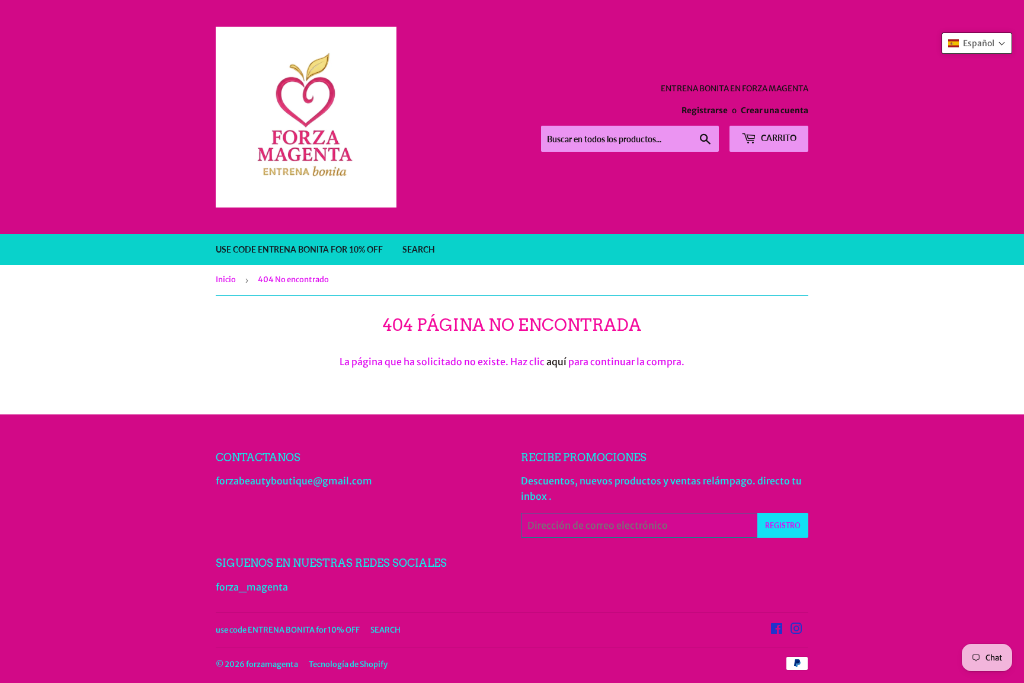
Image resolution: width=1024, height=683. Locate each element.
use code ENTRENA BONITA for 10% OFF (299, 249)
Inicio (226, 280)
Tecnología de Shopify (348, 664)
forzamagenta (272, 664)
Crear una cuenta (774, 111)
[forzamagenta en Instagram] (796, 630)
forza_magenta (252, 587)
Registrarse (704, 111)
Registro (783, 525)
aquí (556, 362)
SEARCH (418, 249)
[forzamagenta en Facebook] (776, 630)
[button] (977, 43)
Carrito (777, 138)
